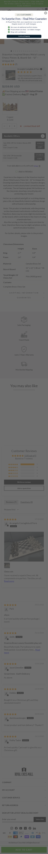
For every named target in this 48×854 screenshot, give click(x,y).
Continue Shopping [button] (24, 36)
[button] (45, 12)
